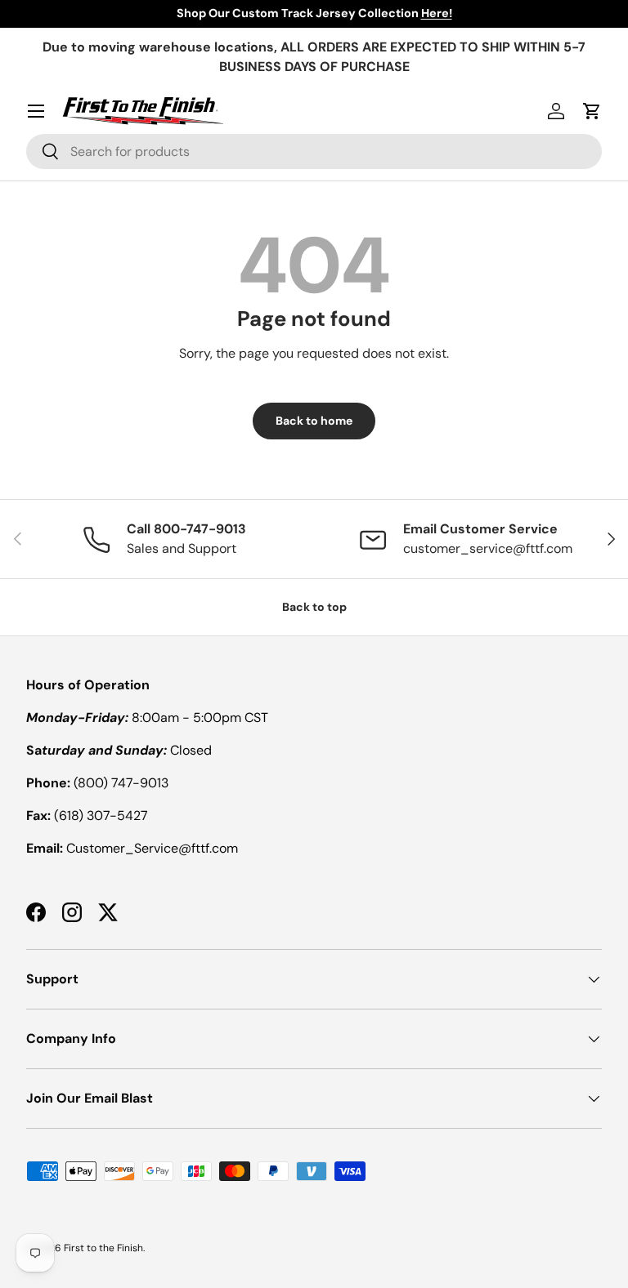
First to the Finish (103, 1248)
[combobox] (314, 151)
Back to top (314, 606)
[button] (592, 111)
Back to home (314, 420)
